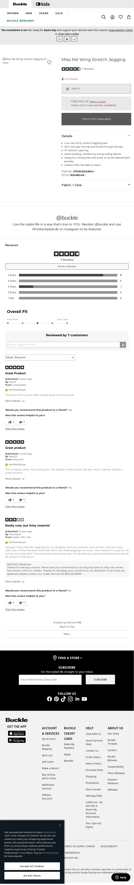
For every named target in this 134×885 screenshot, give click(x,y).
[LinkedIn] (77, 698)
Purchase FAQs (94, 770)
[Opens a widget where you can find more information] (120, 877)
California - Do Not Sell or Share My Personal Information (94, 809)
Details (67, 136)
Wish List (47, 755)
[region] (32, 852)
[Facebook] (49, 698)
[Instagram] (70, 698)
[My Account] (112, 17)
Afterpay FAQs (94, 795)
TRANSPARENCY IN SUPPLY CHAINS (74, 846)
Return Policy (93, 763)
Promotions (92, 782)
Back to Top (67, 626)
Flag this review (15, 428)
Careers (112, 750)
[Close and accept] (60, 825)
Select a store (97, 101)
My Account (49, 738)
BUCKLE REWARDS (20, 20)
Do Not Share (32, 875)
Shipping (91, 776)
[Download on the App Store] (17, 733)
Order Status (93, 757)
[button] (12, 13)
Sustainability (116, 766)
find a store (70, 658)
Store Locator (93, 789)
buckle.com (49, 832)
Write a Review (67, 266)
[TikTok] (63, 698)
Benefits (68, 760)
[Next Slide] (74, 38)
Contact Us (92, 750)
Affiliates (113, 789)
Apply (67, 754)
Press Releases (116, 773)
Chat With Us (93, 734)
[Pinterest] (56, 698)
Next (67, 634)
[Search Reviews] (123, 345)
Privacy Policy (51, 852)
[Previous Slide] (60, 38)
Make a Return (50, 768)
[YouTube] (84, 698)
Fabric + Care (72, 185)
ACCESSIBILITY (109, 846)
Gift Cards (48, 761)
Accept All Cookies (32, 866)
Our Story (113, 733)
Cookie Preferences (67, 852)
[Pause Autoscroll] (67, 38)
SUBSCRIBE (100, 679)
